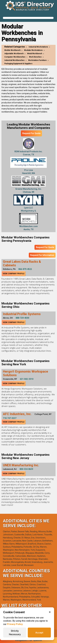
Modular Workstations (33, 50)
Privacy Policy (15, 624)
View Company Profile (13, 274)
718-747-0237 (9, 418)
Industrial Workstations (38, 47)
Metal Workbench (34, 54)
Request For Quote (31, 133)
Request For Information (42, 255)
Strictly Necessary (15, 632)
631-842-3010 (26, 379)
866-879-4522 (25, 269)
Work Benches (35, 57)
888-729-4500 (22, 318)
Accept (39, 632)
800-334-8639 (26, 469)
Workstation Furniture (37, 60)
